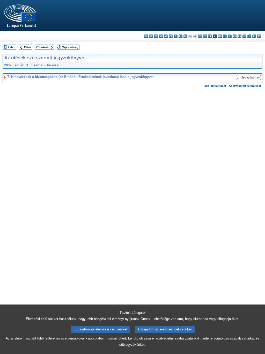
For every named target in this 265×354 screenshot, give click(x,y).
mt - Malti (220, 36)
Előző (27, 47)
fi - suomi (254, 36)
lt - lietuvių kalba (210, 36)
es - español (151, 36)
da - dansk (161, 36)
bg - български (146, 36)
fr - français (185, 36)
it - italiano (200, 36)
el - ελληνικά (176, 36)
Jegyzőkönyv (250, 77)
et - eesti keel (171, 36)
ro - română (239, 36)
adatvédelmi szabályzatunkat (177, 338)
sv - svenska (259, 36)
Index (11, 47)
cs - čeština (156, 36)
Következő (42, 47)
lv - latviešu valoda (205, 36)
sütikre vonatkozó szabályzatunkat (228, 338)
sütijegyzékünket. (132, 344)
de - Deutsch (166, 36)
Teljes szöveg (70, 47)
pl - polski (230, 36)
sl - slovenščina (249, 36)
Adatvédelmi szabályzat (245, 85)
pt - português (235, 36)
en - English (180, 36)
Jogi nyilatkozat (215, 85)
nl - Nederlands (225, 36)
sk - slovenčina (244, 36)
